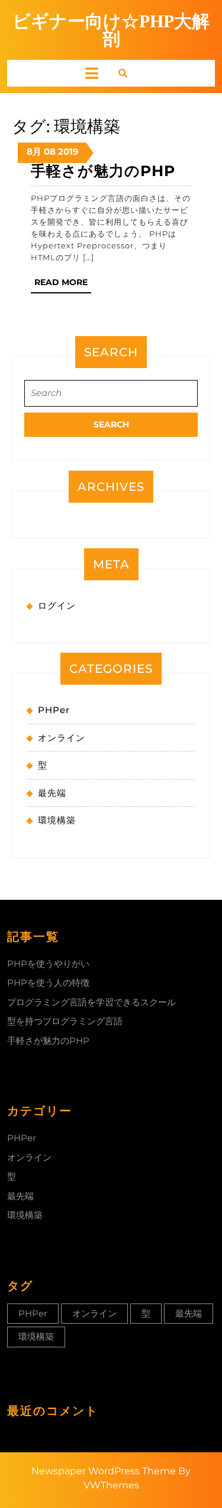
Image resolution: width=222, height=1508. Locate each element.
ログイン (57, 605)
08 (50, 151)
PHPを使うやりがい (48, 963)
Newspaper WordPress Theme (103, 1471)
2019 (68, 151)
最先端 (52, 792)
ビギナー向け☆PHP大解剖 (111, 30)
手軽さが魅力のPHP (103, 171)
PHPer (54, 709)
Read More (62, 284)
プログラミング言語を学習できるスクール (91, 1002)
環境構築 (57, 820)
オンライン (61, 737)
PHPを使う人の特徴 (48, 982)
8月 (34, 151)
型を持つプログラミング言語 (65, 1021)
